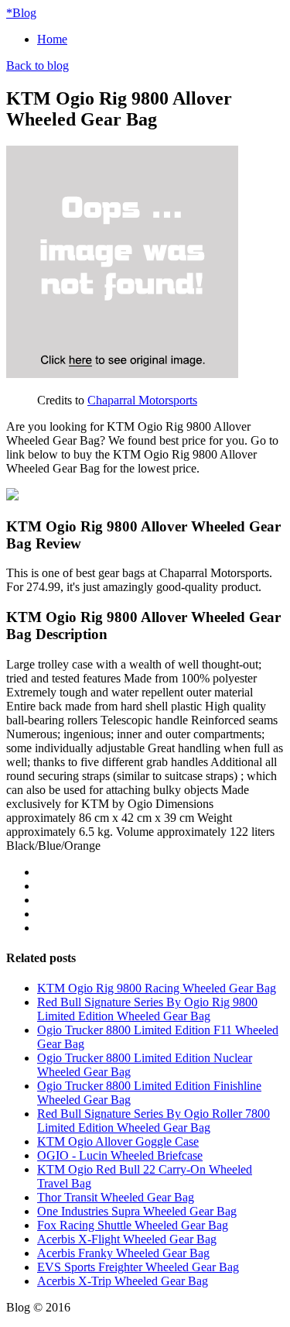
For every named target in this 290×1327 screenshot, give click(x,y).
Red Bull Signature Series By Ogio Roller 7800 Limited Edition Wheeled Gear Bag (153, 1120)
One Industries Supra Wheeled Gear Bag (137, 1211)
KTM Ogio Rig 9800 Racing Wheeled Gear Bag (156, 988)
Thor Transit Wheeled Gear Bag (115, 1197)
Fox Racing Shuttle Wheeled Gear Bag (132, 1225)
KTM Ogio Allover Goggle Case (118, 1141)
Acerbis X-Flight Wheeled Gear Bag (127, 1239)
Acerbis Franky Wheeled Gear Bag (123, 1253)
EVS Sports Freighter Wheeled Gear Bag (138, 1267)
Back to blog (37, 65)
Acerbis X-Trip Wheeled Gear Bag (122, 1280)
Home (52, 39)
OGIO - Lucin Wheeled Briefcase (120, 1155)
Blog (21, 12)
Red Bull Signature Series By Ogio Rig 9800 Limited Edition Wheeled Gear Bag (147, 1009)
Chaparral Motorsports (142, 400)
